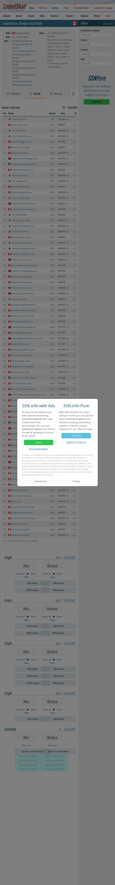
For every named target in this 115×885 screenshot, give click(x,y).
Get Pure (76, 435)
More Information (38, 448)
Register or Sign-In (76, 442)
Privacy (76, 481)
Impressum (41, 481)
